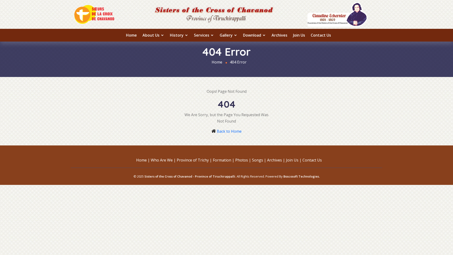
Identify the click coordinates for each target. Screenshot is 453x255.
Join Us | (294, 160)
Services (202, 35)
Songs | (259, 160)
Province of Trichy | (194, 160)
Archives (279, 35)
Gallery (227, 35)
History (177, 35)
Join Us (299, 35)
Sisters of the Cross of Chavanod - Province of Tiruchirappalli (189, 176)
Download (252, 35)
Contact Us (321, 35)
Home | (143, 160)
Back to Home (229, 131)
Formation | (223, 160)
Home (131, 35)
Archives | (276, 160)
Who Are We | (163, 160)
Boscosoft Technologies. (301, 176)
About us (151, 35)
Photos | (243, 160)
